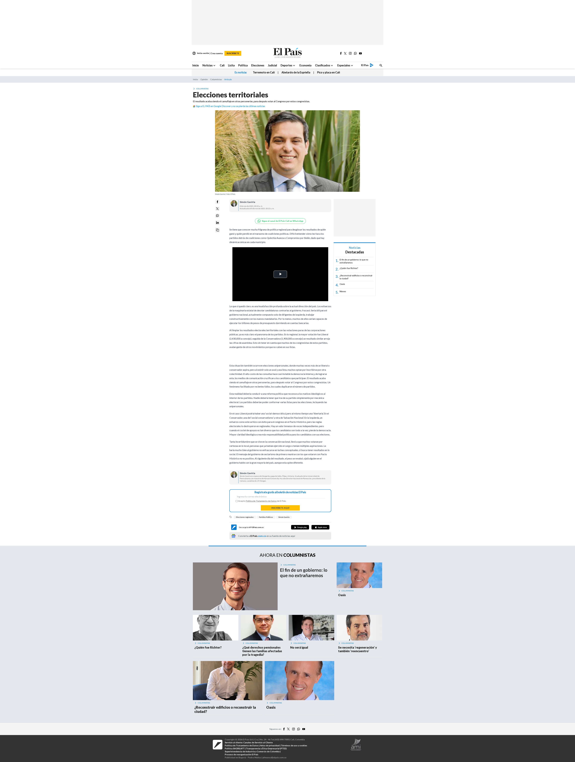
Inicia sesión (200, 53)
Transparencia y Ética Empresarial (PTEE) (266, 748)
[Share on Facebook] (217, 202)
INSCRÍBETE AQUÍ (280, 508)
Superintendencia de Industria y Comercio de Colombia (252, 751)
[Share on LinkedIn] (217, 222)
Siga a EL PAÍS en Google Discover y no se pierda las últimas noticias (230, 106)
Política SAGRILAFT (235, 748)
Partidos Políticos (266, 517)
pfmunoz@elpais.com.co (274, 757)
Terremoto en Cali (264, 72)
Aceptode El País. (262, 501)
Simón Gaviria (283, 517)
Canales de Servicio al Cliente (258, 742)
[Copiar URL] (217, 230)
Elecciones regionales (245, 517)
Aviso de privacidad (269, 745)
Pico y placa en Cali (328, 72)
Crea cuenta (217, 53)
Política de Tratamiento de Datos (261, 501)
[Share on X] (217, 208)
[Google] (300, 527)
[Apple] (320, 527)
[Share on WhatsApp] (217, 215)
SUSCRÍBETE (233, 53)
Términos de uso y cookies (294, 745)
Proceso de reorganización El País (241, 754)
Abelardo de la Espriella (296, 72)
